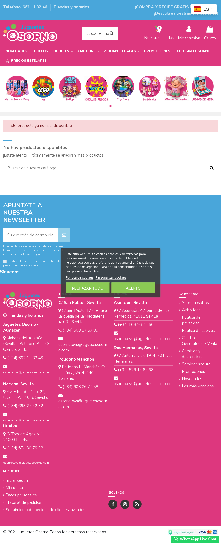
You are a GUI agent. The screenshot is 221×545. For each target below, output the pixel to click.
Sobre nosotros (195, 303)
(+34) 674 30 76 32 (25, 448)
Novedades (192, 379)
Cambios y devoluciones (193, 354)
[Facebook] (112, 504)
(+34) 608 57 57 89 (80, 330)
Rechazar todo (87, 288)
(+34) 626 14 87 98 (135, 370)
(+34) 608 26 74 (133, 325)
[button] (131, 51)
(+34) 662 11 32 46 (25, 358)
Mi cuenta (14, 488)
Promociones (193, 371)
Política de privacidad (191, 320)
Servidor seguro (196, 364)
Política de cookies (198, 330)
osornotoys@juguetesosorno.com (26, 372)
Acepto (133, 288)
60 (150, 325)
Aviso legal (192, 310)
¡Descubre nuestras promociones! (186, 13)
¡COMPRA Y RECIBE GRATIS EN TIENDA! (174, 7)
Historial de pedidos (23, 502)
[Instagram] (124, 504)
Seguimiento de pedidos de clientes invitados (45, 510)
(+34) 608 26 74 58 (80, 387)
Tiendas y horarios (71, 7)
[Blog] (137, 504)
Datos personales (21, 495)
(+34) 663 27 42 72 (25, 406)
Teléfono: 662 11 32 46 (25, 7)
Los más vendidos (198, 386)
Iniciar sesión (17, 480)
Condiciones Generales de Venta (199, 341)
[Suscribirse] (64, 235)
